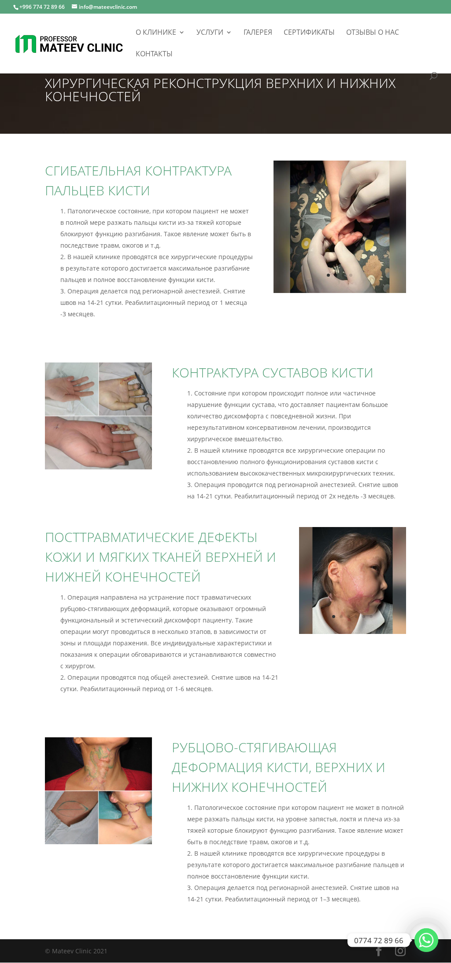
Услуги (209, 33)
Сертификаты (309, 33)
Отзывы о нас (372, 33)
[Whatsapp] (426, 940)
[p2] (98, 467)
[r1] (98, 842)
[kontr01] (340, 290)
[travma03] (352, 631)
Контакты (154, 55)
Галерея (258, 33)
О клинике (156, 33)
